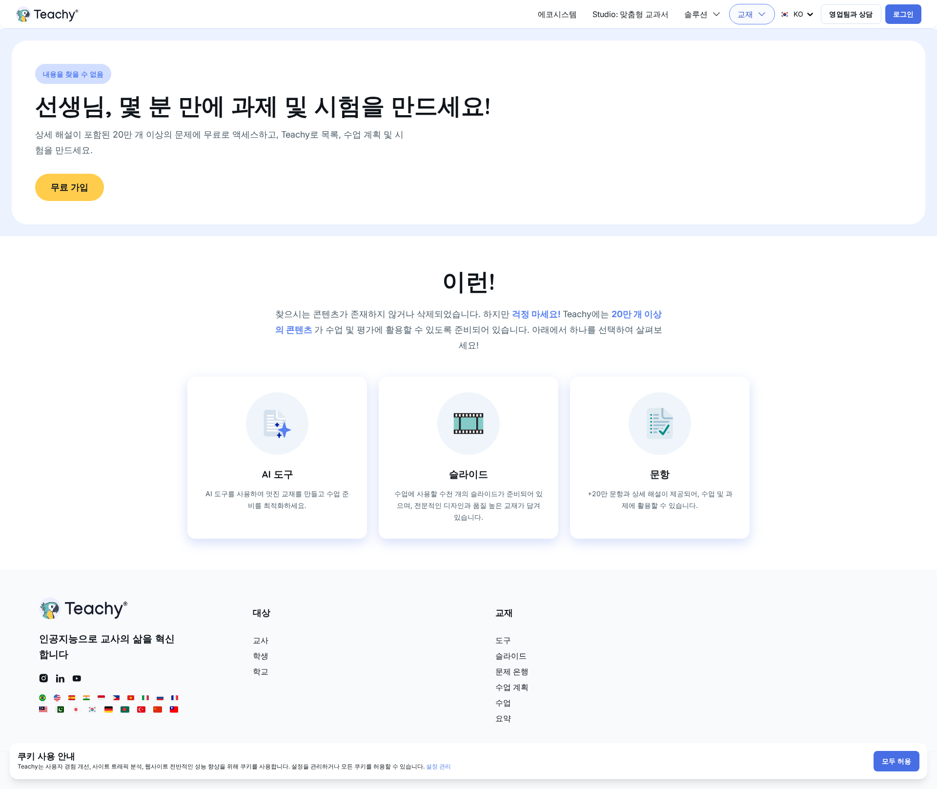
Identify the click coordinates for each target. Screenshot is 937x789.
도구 (503, 640)
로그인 (903, 14)
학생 (260, 656)
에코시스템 (557, 14)
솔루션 (696, 14)
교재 (745, 14)
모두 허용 (896, 761)
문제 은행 (512, 671)
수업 (503, 703)
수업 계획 (512, 687)
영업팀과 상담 (851, 14)
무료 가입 (69, 187)
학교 (260, 671)
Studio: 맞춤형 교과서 (630, 14)
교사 (260, 640)
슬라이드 (511, 656)
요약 (503, 718)
